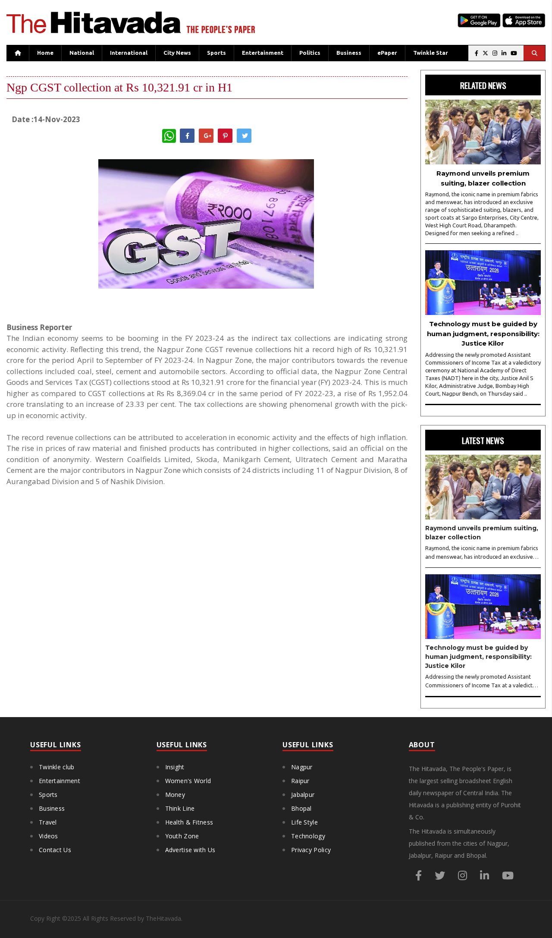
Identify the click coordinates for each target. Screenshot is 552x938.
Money (175, 794)
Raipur (300, 781)
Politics (309, 53)
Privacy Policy (311, 850)
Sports (216, 53)
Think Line (180, 808)
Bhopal (301, 808)
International (128, 53)
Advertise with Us (190, 850)
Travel (48, 822)
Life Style (304, 822)
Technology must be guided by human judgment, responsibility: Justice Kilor (483, 333)
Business (348, 53)
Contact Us (55, 850)
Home (45, 53)
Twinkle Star (430, 53)
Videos (48, 836)
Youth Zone (182, 836)
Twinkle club (57, 767)
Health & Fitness (189, 822)
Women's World (188, 781)
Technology (308, 836)
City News (177, 53)
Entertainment (262, 53)
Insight (175, 767)
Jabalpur (302, 794)
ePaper (387, 53)
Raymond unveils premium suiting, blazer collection (483, 178)
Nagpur (302, 767)
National (81, 53)
